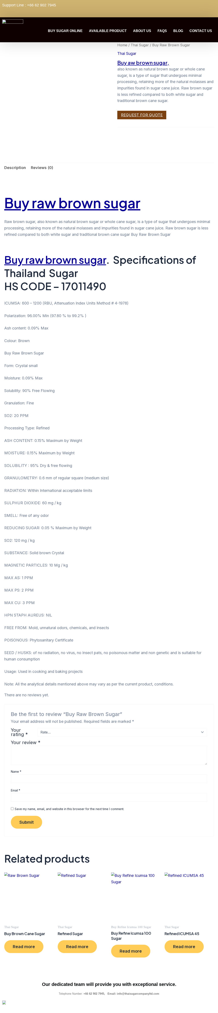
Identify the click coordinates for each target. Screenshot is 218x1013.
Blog (178, 31)
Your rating (19, 732)
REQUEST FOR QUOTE (142, 115)
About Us (142, 31)
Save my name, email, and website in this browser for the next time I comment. (69, 809)
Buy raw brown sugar (72, 202)
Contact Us (200, 31)
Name (16, 771)
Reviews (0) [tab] (42, 167)
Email (15, 790)
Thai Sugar (140, 45)
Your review (25, 742)
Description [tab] (15, 167)
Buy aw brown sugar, (143, 62)
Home (122, 45)
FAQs (162, 31)
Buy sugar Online (65, 31)
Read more (24, 946)
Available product (108, 31)
